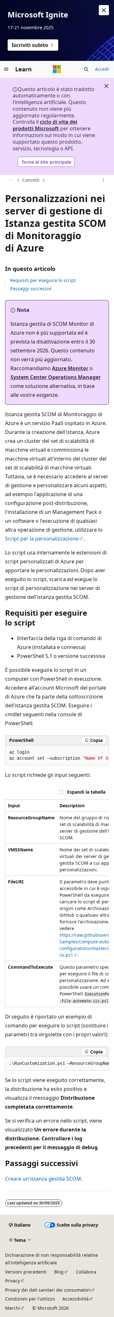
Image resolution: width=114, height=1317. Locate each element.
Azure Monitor (70, 368)
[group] (57, 755)
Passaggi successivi (31, 288)
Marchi (12, 1308)
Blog (59, 1272)
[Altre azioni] (103, 180)
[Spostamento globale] (6, 69)
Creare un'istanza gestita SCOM (43, 1178)
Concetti (31, 180)
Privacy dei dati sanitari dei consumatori (48, 1290)
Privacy (12, 1281)
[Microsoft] (57, 69)
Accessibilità (75, 1299)
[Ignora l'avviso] (104, 10)
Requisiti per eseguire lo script (43, 280)
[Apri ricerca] (86, 69)
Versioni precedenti (26, 1272)
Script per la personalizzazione (42, 538)
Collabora (86, 1272)
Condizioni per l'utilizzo (30, 1299)
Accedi (102, 69)
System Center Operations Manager (55, 377)
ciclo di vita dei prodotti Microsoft (45, 125)
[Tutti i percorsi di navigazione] (10, 180)
